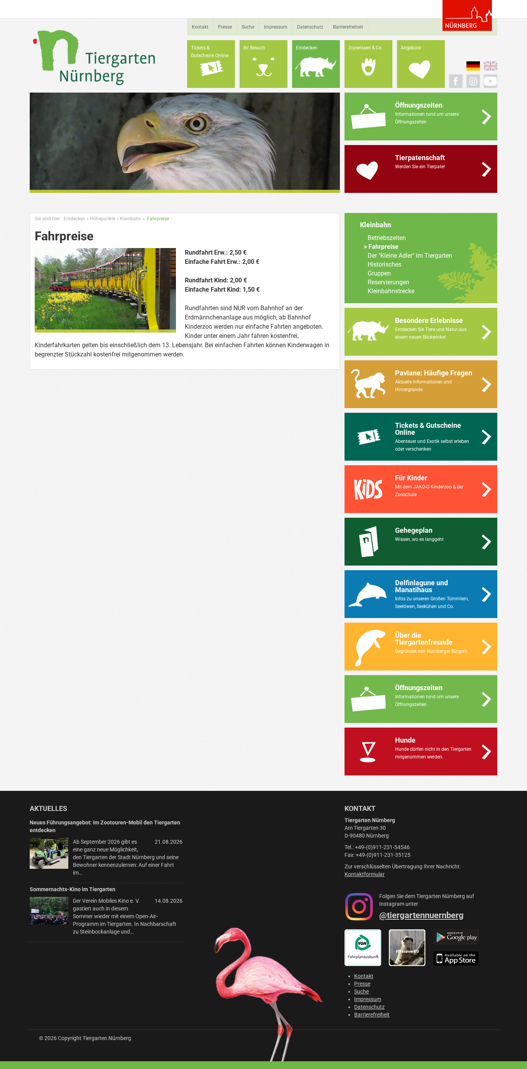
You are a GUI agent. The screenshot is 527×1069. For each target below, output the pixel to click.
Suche (248, 27)
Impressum (275, 27)
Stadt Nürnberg (467, 15)
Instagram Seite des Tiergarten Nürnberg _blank (473, 81)
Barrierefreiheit (348, 27)
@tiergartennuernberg (421, 915)
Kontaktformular (365, 874)
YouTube (490, 81)
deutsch (473, 66)
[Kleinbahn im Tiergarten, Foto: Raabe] (105, 290)
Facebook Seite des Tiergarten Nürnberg (456, 81)
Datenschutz (310, 27)
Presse (225, 27)
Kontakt (200, 27)
